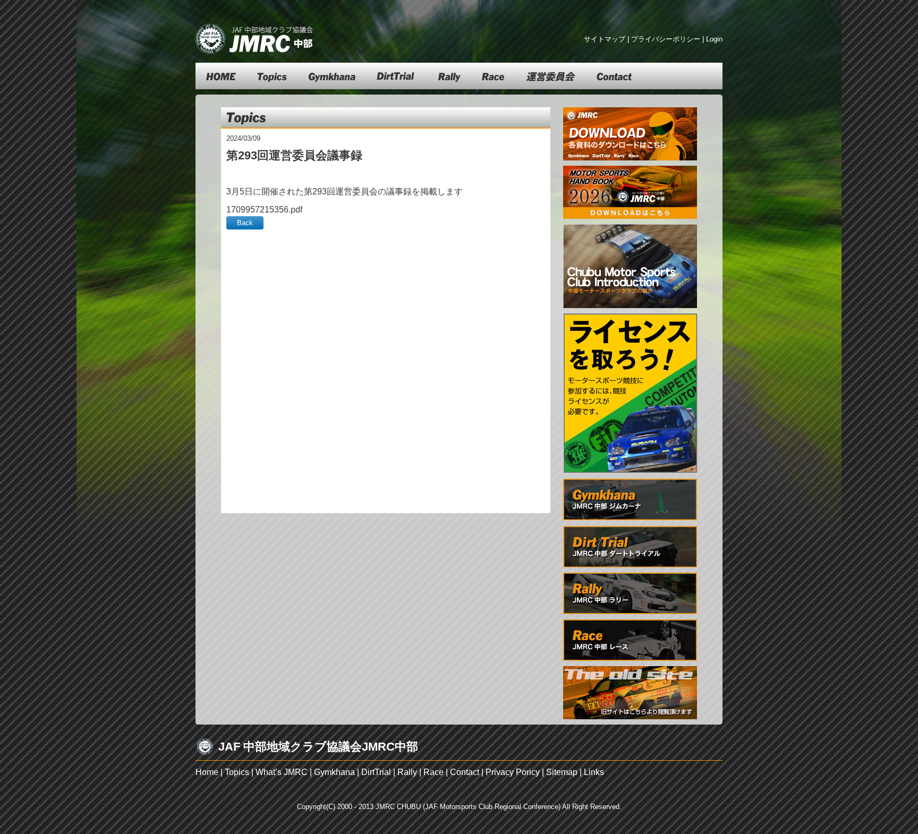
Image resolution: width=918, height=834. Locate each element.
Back (245, 223)
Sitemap (561, 772)
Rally (407, 772)
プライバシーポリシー (665, 39)
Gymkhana (334, 772)
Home (207, 772)
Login (714, 39)
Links (594, 772)
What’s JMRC (282, 772)
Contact (464, 772)
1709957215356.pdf (264, 209)
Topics (237, 772)
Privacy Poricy (513, 772)
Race (433, 772)
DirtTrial (376, 772)
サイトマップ (604, 39)
